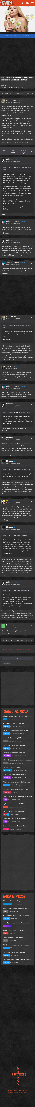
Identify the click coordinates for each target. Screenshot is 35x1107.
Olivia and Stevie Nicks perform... (14, 767)
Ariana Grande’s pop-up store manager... (17, 760)
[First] (2, 93)
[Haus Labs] (17, 19)
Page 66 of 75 (19, 93)
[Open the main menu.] (32, 2)
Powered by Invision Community (17, 1092)
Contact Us (23, 1090)
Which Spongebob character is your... (16, 730)
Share (18, 659)
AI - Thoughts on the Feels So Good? (16, 723)
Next (28, 93)
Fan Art (15, 792)
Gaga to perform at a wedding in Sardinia (17, 796)
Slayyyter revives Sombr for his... (14, 752)
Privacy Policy (13, 1090)
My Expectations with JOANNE (13, 804)
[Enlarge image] (12, 255)
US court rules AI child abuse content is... (17, 716)
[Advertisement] (17, 56)
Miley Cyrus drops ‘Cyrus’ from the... (16, 774)
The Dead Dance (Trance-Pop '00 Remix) (17, 789)
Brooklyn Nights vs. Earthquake (14, 826)
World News (13, 719)
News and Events (19, 87)
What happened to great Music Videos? (17, 782)
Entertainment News (19, 756)
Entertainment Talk (18, 733)
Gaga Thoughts (17, 726)
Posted (13, 102)
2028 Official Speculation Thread (14, 811)
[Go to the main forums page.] (27, 2)
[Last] (32, 93)
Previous (8, 93)
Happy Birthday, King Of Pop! (13, 738)
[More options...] (32, 101)
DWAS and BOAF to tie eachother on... (16, 818)
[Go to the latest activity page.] (22, 2)
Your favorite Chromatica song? (14, 745)
